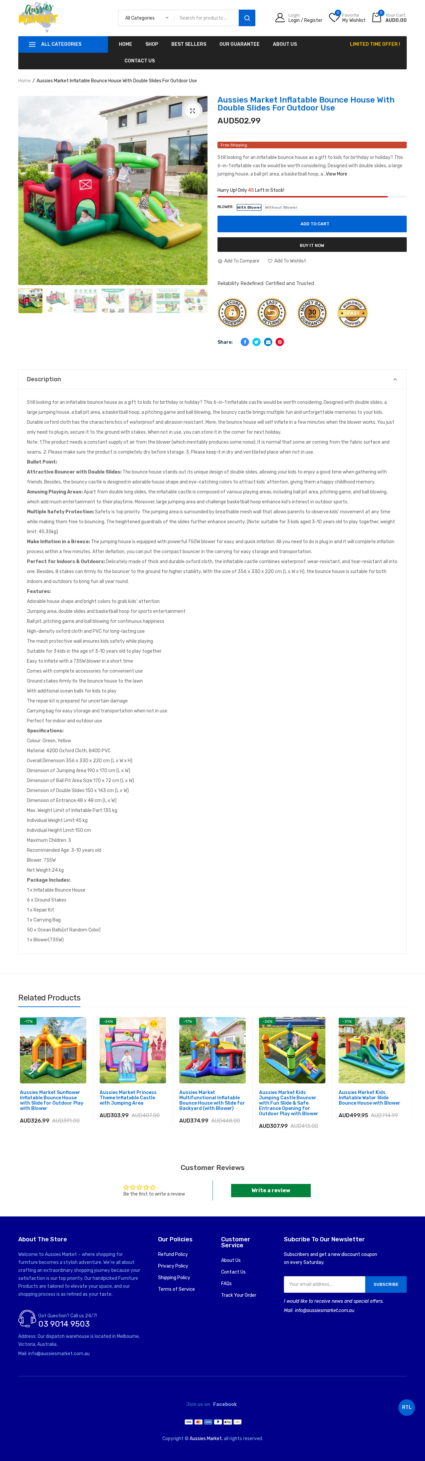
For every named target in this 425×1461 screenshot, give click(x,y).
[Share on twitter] (256, 342)
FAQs (226, 1283)
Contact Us (233, 1272)
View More (336, 174)
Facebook (225, 1404)
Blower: (225, 207)
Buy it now (312, 245)
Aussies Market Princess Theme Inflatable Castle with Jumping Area (128, 1098)
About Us (231, 1260)
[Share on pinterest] (280, 342)
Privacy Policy (173, 1266)
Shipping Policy (174, 1277)
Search (247, 18)
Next (196, 291)
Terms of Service (176, 1289)
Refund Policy (173, 1254)
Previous (32, 291)
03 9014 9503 (64, 1324)
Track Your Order (238, 1295)
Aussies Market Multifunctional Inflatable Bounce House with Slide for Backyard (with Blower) (212, 1100)
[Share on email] (268, 342)
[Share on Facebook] (245, 342)
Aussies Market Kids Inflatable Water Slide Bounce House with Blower (369, 1098)
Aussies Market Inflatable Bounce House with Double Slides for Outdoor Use (305, 103)
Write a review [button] (270, 1190)
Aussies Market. (206, 1438)
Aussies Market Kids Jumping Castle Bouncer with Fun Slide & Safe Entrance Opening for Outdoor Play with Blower (288, 1103)
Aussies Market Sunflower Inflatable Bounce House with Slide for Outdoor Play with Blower (51, 1100)
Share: (225, 342)
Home (24, 81)
